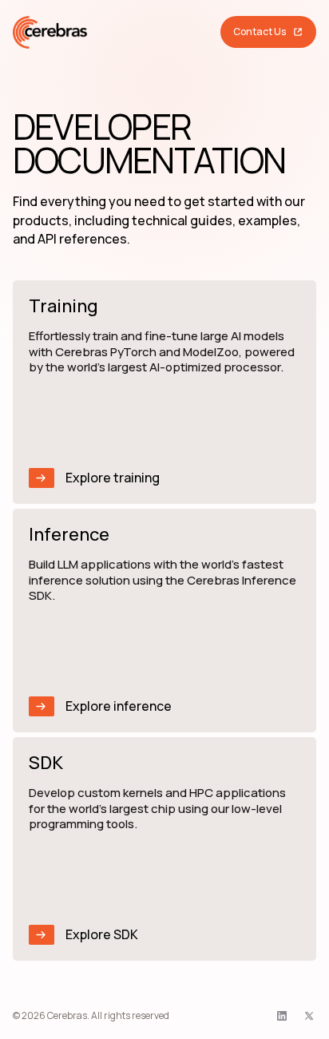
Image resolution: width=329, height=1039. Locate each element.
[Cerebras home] (50, 32)
